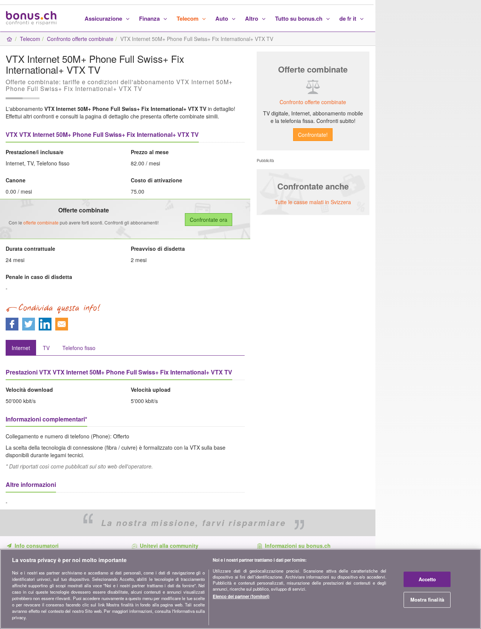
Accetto (427, 579)
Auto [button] (222, 18)
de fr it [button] (348, 18)
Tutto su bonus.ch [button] (299, 18)
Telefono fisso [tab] (78, 348)
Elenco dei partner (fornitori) (241, 597)
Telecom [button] (188, 18)
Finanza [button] (150, 18)
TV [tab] (46, 348)
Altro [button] (252, 18)
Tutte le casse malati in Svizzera (313, 202)
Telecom (30, 38)
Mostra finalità (427, 599)
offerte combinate (41, 222)
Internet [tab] (21, 348)
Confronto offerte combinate (80, 38)
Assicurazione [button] (104, 18)
